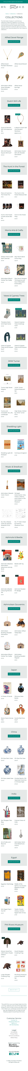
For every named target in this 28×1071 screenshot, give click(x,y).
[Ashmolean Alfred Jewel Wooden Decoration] (7, 77)
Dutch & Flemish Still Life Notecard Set (6, 129)
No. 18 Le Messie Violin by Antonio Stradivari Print (6, 523)
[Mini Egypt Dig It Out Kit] (7, 900)
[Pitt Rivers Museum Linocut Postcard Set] (21, 966)
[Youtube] (18, 1054)
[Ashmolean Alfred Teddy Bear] (21, 622)
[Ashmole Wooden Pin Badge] (21, 580)
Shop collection (14, 41)
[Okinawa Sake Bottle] (21, 688)
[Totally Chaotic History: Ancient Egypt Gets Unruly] (21, 900)
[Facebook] (10, 1054)
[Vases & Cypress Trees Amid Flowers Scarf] (7, 337)
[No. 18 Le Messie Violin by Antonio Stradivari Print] (7, 513)
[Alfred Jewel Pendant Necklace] (7, 55)
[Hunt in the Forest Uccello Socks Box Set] (7, 206)
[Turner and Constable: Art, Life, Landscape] (7, 402)
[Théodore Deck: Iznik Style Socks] (7, 313)
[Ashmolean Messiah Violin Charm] (7, 484)
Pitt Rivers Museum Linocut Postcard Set (21, 976)
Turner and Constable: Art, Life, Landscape (7, 412)
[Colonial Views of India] (21, 812)
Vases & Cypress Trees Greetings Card (19, 323)
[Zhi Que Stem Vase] (7, 750)
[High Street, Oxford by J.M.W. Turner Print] (21, 402)
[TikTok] (15, 1054)
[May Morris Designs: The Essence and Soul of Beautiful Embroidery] (21, 270)
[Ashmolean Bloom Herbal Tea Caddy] (7, 270)
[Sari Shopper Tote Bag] (7, 812)
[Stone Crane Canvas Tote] (7, 709)
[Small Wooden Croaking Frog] (21, 942)
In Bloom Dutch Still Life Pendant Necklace (21, 129)
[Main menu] (2, 7)
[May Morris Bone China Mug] (21, 248)
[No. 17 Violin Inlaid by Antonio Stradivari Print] (21, 513)
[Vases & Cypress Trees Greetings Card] (21, 313)
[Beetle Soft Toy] (21, 555)
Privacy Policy (14, 1034)
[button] (14, 989)
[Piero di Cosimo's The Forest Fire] (7, 184)
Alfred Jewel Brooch (21, 64)
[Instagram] (13, 1054)
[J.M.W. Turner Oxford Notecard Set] (21, 379)
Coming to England (21, 453)
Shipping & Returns (14, 1021)
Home (7, 13)
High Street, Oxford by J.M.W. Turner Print (20, 412)
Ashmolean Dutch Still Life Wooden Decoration (20, 152)
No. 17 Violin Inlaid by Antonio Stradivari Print (20, 523)
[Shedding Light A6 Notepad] (7, 444)
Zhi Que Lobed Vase (7, 778)
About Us (14, 1023)
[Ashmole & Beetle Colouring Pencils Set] (7, 580)
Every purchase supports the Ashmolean (13, 1)
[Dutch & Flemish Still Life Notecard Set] (7, 119)
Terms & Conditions (14, 1035)
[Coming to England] (21, 444)
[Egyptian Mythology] (7, 875)
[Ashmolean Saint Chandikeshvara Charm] (21, 833)
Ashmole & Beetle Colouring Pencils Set (6, 590)
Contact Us (14, 1020)
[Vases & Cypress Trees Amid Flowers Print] (21, 337)
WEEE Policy (14, 1037)
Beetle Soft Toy (19, 564)
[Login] (20, 7)
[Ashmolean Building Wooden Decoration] (7, 622)
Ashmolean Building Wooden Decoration (6, 632)
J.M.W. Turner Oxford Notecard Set (20, 389)
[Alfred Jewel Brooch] (21, 55)
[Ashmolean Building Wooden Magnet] (21, 646)
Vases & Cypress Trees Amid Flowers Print (21, 347)
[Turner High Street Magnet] (7, 379)
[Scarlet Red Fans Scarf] (21, 709)
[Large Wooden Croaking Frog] (7, 966)
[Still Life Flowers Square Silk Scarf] (7, 142)
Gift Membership (14, 1024)
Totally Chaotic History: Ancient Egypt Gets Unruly (20, 910)
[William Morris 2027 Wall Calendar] (7, 248)
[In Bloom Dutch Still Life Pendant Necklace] (21, 119)
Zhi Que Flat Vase (20, 758)
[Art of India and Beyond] (7, 833)
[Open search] (5, 7)
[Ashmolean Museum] (14, 7)
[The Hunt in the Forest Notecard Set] (21, 184)
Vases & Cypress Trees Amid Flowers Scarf (7, 347)
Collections (13, 13)
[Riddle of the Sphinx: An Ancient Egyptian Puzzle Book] (21, 875)
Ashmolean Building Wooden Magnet (20, 656)
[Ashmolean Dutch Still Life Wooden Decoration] (21, 142)
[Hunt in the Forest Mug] (21, 206)
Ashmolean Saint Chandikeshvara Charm (20, 843)
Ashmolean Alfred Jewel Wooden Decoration (6, 87)
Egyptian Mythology (7, 884)
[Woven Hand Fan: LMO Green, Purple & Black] (7, 942)
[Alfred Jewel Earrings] (21, 77)
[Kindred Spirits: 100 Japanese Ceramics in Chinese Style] (21, 770)
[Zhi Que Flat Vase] (21, 750)
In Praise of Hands (6, 696)
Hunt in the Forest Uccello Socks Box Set (6, 216)
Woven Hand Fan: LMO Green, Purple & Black (7, 952)
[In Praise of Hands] (7, 688)
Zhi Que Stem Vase (7, 758)
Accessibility (14, 1032)
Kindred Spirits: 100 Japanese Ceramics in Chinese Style (20, 780)
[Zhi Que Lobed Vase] (7, 770)
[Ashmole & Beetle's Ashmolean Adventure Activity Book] (7, 555)
